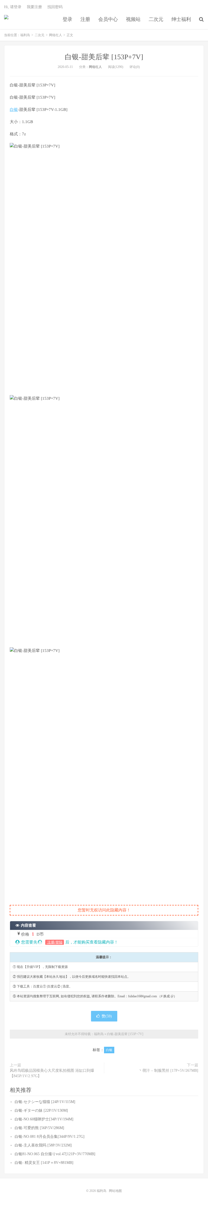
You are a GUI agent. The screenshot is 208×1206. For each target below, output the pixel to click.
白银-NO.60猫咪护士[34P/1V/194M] (44, 1119)
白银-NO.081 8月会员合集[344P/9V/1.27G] (49, 1137)
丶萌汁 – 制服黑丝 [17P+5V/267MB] (168, 1070)
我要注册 (34, 7)
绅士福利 (181, 19)
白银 (14, 109)
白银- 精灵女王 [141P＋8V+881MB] (44, 1163)
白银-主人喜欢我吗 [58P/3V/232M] (43, 1145)
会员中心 (108, 19)
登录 (67, 19)
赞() (107, 1016)
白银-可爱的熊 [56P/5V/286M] (39, 1128)
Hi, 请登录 (12, 7)
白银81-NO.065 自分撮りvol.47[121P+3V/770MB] (55, 1154)
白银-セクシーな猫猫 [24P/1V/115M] (45, 1102)
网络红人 (55, 35)
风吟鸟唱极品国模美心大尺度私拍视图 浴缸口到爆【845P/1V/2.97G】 (52, 1073)
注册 (85, 19)
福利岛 (6, 19)
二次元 (156, 19)
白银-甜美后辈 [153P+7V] (104, 57)
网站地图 (115, 1191)
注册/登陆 (55, 942)
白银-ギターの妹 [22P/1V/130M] (41, 1110)
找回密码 (55, 7)
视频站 (133, 19)
